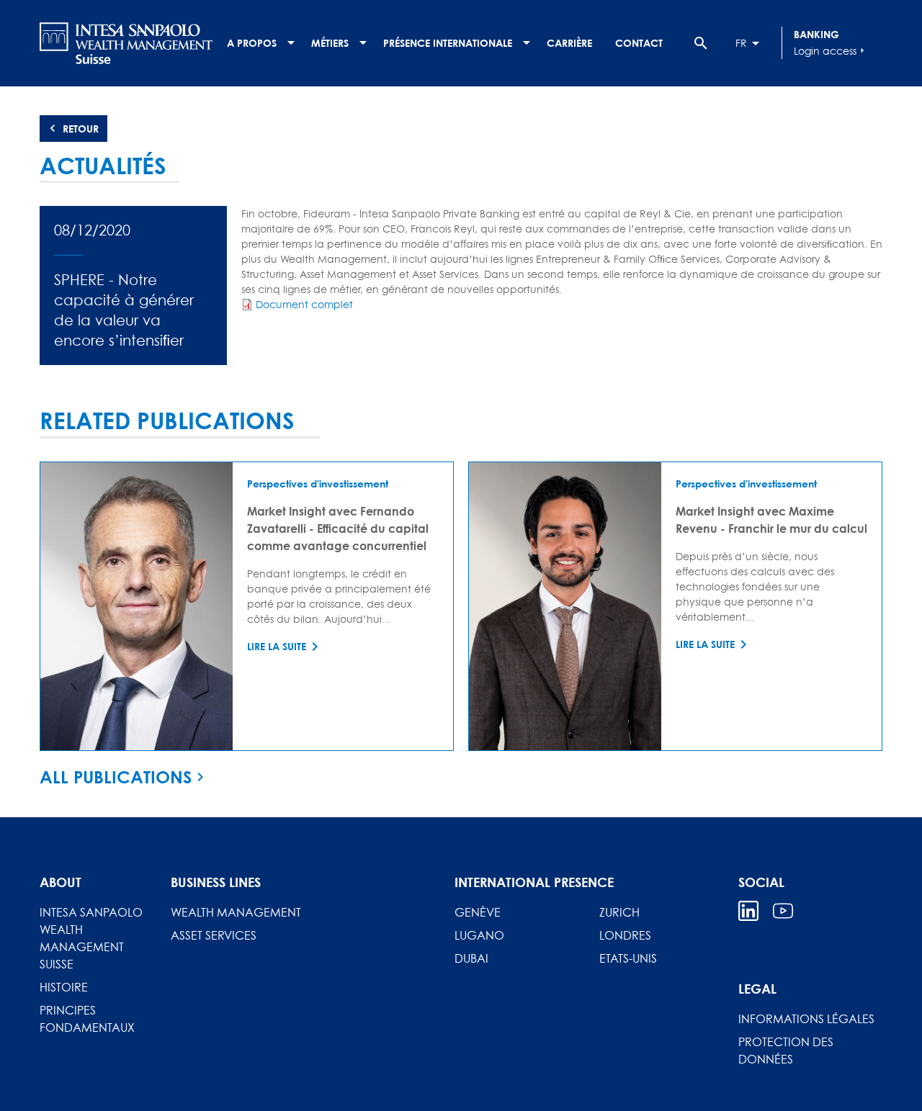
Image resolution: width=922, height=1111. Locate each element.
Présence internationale (447, 43)
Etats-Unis (628, 958)
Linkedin (748, 911)
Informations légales (806, 1019)
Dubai (471, 958)
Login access (831, 51)
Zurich (619, 912)
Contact (639, 43)
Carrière (569, 43)
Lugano (479, 935)
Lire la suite (276, 646)
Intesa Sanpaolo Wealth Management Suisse (91, 938)
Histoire (64, 987)
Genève (478, 912)
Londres (625, 935)
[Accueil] (126, 43)
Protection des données (785, 1050)
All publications (116, 777)
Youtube (783, 911)
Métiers (330, 43)
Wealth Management (236, 912)
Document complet (304, 304)
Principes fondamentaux (87, 1019)
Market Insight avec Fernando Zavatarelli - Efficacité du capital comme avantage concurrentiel (338, 528)
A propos (252, 43)
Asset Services (213, 935)
